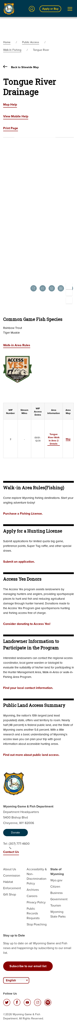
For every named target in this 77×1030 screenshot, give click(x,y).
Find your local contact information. (28, 688)
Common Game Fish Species (32, 319)
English (11, 980)
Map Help (10, 104)
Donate (15, 832)
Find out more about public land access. (31, 755)
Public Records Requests (33, 913)
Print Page (10, 128)
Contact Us (11, 852)
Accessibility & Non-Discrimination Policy (37, 876)
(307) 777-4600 (19, 843)
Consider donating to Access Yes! (26, 624)
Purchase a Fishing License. (23, 513)
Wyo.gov (56, 880)
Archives (33, 889)
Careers (32, 896)
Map (68, 439)
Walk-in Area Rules (16, 345)
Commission (11, 875)
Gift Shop (9, 894)
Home (6, 42)
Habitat (8, 882)
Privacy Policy (36, 902)
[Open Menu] (70, 9)
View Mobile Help (15, 116)
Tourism (55, 905)
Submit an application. (19, 561)
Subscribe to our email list (27, 966)
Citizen (55, 886)
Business (56, 893)
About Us (9, 869)
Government (59, 899)
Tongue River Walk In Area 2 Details (53, 439)
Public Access (30, 42)
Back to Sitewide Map (24, 67)
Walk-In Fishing (12, 50)
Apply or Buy (50, 9)
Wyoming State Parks (58, 914)
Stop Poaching (37, 924)
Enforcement (12, 888)
